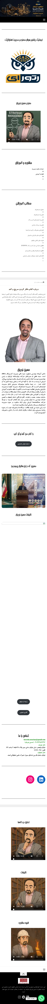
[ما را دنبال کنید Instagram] (19, 997)
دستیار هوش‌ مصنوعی (23, 444)
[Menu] (44, 19)
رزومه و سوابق (23, 702)
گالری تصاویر (23, 712)
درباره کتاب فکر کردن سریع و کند (23, 289)
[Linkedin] (27, 997)
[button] (23, 170)
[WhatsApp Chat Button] (41, 998)
